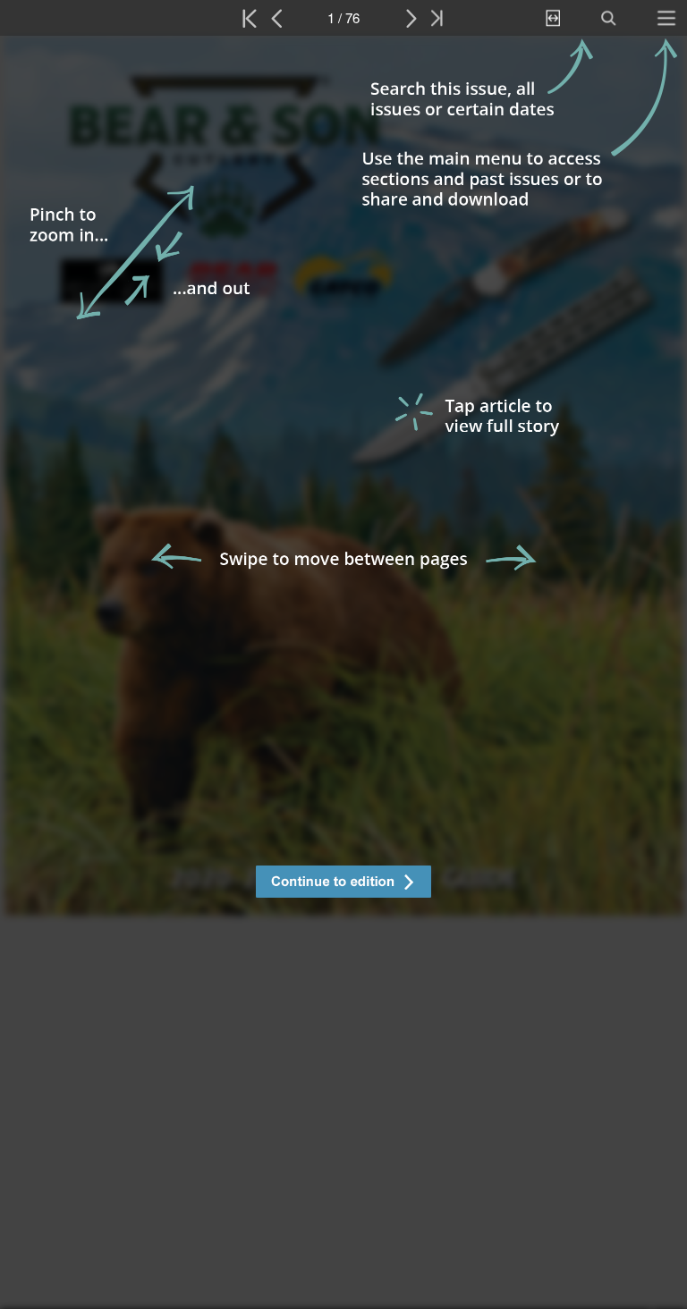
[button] (343, 884)
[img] (343, 672)
